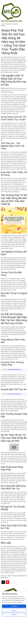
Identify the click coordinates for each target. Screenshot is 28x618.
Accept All (14, 606)
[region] (14, 604)
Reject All (14, 614)
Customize (14, 610)
